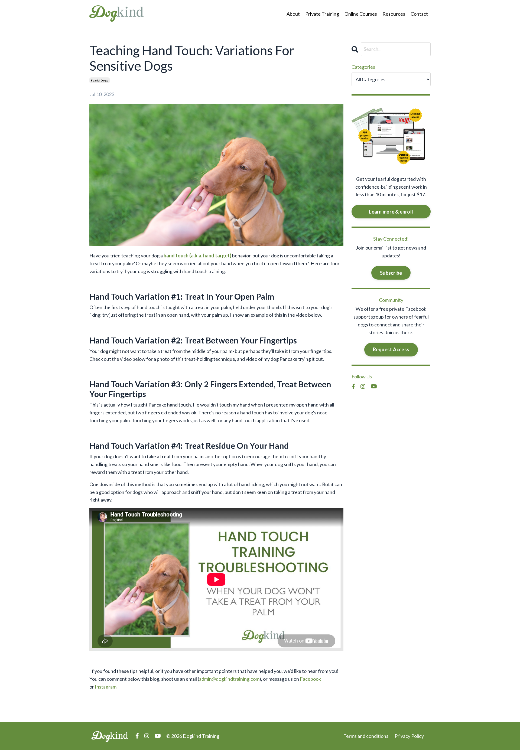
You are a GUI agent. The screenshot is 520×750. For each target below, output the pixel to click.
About (293, 14)
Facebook (310, 679)
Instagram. (106, 687)
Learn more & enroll (391, 212)
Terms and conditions (365, 736)
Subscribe (391, 273)
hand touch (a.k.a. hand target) (197, 255)
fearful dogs (99, 80)
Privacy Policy (409, 736)
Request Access (391, 349)
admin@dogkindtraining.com (229, 679)
